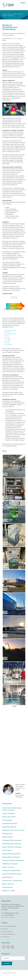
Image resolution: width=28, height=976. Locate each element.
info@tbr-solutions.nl (9, 917)
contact (23, 788)
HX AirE (7, 337)
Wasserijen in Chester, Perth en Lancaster (13, 830)
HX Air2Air (8, 332)
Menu (24, 2)
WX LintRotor (8, 344)
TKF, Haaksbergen (7, 820)
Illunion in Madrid (7, 850)
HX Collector (8, 339)
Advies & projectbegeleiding (9, 926)
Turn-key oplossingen (7, 931)
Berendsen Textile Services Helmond (12, 874)
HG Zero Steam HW (10, 334)
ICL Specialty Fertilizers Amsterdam (11, 840)
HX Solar (7, 341)
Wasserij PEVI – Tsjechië (8, 890)
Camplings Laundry (7, 833)
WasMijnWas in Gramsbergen (10, 864)
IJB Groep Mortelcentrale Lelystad (11, 853)
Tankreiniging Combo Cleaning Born (11, 843)
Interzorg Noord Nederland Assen (11, 870)
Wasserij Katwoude (7, 837)
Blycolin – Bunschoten (8, 884)
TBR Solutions (14, 973)
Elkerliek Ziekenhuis (7, 877)
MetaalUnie (15, 38)
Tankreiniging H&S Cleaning (9, 823)
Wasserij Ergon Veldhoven (9, 827)
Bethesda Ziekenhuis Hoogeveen (11, 857)
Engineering (5, 929)
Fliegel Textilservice (7, 887)
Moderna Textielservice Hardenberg (11, 847)
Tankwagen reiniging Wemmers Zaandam (13, 860)
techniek (10, 396)
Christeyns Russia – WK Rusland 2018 (12, 880)
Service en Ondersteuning (8, 934)
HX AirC (7, 335)
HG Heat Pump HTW (10, 330)
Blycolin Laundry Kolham (9, 817)
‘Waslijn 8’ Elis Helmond (8, 813)
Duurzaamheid (5, 937)
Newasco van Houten (8, 867)
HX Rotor (7, 343)
